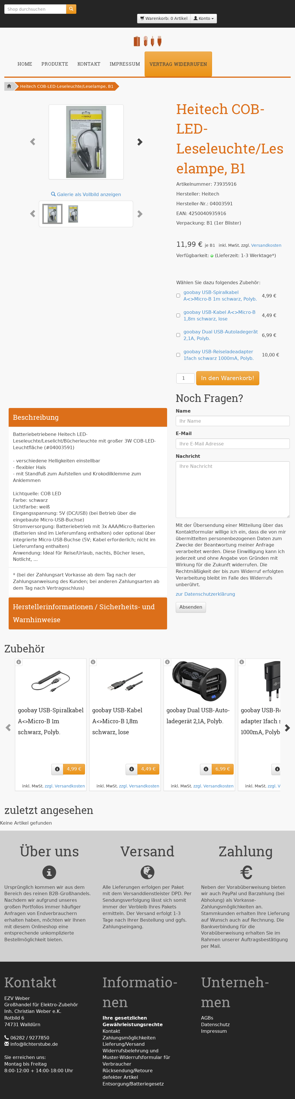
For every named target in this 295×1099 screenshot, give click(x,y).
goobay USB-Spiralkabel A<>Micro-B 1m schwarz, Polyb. (51, 721)
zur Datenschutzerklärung (205, 594)
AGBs (207, 1018)
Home (25, 64)
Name (183, 411)
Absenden (190, 607)
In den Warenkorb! (227, 378)
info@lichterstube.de (34, 1044)
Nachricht (188, 456)
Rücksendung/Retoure (128, 1070)
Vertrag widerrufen (178, 64)
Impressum (125, 64)
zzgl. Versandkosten (65, 786)
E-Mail (184, 433)
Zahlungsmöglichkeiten (129, 1038)
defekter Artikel (120, 1077)
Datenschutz (215, 1024)
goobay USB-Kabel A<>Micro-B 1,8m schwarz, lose (117, 721)
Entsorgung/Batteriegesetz (133, 1084)
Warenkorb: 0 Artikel (166, 18)
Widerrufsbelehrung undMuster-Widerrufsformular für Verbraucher (136, 1057)
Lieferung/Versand (124, 1044)
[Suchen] (71, 9)
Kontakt (89, 64)
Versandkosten (266, 245)
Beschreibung (36, 417)
